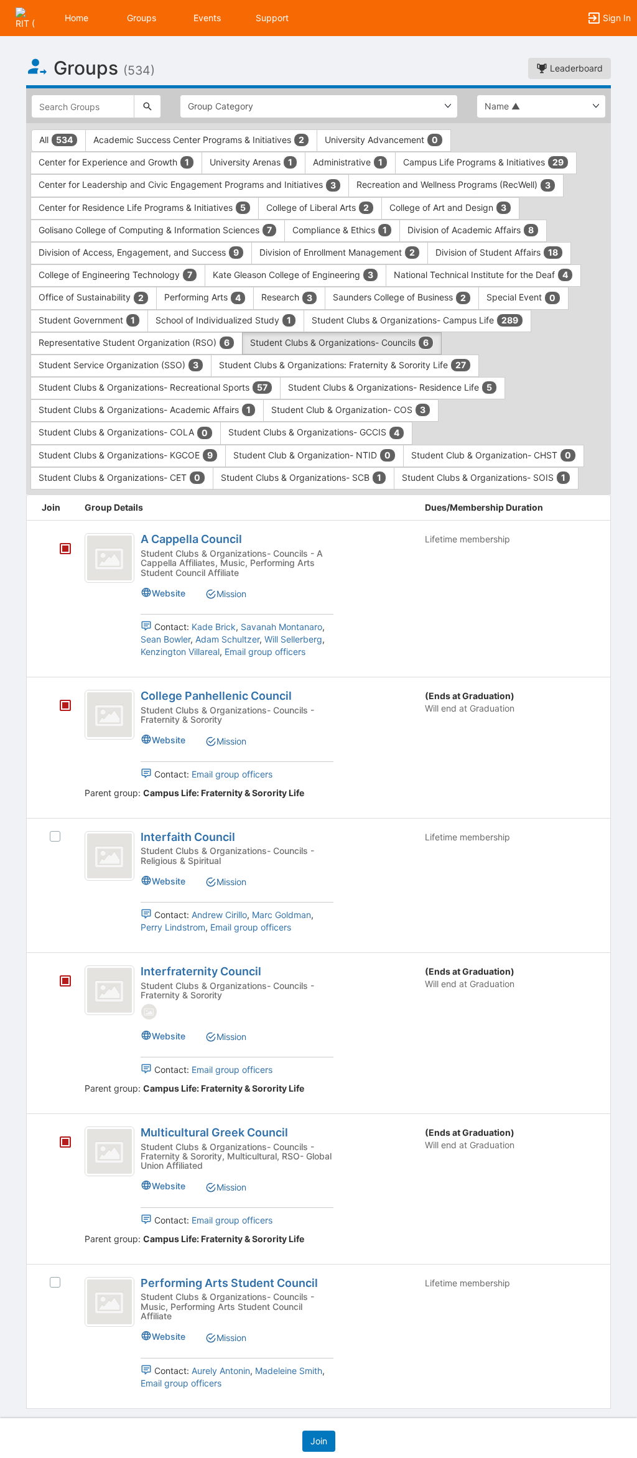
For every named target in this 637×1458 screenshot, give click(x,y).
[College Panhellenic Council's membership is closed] (58, 706)
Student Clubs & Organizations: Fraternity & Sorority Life (342, 365)
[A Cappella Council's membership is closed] (58, 550)
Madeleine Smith (288, 1370)
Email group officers (265, 651)
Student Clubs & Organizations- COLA (123, 432)
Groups (141, 17)
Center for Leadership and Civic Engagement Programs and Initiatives (187, 184)
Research (286, 297)
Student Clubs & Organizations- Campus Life (415, 320)
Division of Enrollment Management (337, 252)
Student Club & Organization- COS (348, 409)
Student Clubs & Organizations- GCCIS (313, 432)
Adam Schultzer (227, 639)
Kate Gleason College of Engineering (293, 274)
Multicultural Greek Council (214, 1132)
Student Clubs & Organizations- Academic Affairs (145, 409)
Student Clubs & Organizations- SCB (301, 477)
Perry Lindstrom (173, 927)
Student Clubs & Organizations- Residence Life (390, 387)
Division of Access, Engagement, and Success (139, 252)
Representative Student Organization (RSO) (134, 342)
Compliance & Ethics (339, 230)
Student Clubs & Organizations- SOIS (483, 477)
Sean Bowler (165, 639)
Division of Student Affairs (496, 252)
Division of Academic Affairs (470, 230)
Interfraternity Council (201, 971)
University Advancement (381, 139)
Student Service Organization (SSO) (118, 365)
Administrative (348, 162)
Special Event (521, 297)
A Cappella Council (191, 539)
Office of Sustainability (91, 297)
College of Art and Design (447, 207)
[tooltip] (65, 549)
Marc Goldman (281, 914)
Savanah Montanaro (281, 626)
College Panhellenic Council (216, 695)
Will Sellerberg (293, 639)
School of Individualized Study (223, 320)
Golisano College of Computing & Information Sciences (155, 230)
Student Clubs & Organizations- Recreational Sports (153, 387)
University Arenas (251, 162)
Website (168, 593)
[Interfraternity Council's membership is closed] (58, 982)
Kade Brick (214, 626)
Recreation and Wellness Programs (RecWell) (453, 184)
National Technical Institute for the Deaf (481, 274)
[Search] (147, 106)
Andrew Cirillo (219, 914)
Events (207, 17)
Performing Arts (202, 297)
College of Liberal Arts (317, 207)
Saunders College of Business (399, 297)
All (56, 139)
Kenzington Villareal (180, 651)
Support (272, 17)
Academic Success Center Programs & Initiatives (198, 139)
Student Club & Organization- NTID (312, 455)
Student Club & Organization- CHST (491, 455)
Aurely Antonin (221, 1370)
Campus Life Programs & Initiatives (483, 162)
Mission (231, 593)
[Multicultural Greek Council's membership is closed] (58, 1143)
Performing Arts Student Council (229, 1282)
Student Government (87, 320)
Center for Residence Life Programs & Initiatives (142, 207)
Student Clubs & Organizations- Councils (339, 342)
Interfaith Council (188, 836)
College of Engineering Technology (115, 274)
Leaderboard (575, 68)
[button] (26, 17)
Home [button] (76, 17)
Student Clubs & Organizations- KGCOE (126, 455)
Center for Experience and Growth (114, 162)
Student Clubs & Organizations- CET (119, 477)
